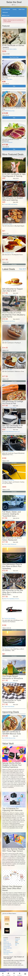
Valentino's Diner (8, 369)
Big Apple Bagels (8, 224)
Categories (8, 975)
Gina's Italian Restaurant (10, 544)
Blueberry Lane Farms (9, 321)
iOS (16, 945)
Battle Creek (22, 9)
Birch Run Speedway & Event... (12, 572)
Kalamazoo (5, 12)
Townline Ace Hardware (9, 618)
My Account (20, 975)
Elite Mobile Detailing (9, 480)
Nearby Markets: (6, 9)
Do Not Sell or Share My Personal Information (7, 952)
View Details (14, 235)
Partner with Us (7, 943)
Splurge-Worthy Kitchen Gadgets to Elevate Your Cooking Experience (12, 765)
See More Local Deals (14, 970)
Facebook (17, 939)
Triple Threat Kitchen (9, 706)
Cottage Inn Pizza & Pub (10, 407)
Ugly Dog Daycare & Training (11, 180)
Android (17, 943)
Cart (14, 975)
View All (22, 269)
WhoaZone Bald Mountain (10, 682)
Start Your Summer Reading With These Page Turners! (13, 849)
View (14, 86)
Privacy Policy (6, 946)
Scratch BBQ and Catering (10, 204)
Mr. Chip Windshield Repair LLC (12, 431)
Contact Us (6, 942)
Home (3, 975)
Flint (14, 4)
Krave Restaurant (8, 142)
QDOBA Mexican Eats (9, 110)
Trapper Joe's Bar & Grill (10, 295)
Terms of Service (7, 945)
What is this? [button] (6, 15)
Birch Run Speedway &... (10, 647)
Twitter (16, 940)
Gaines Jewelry (13, 49)
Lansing (14, 9)
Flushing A (6, 341)
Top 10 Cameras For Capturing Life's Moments (12, 809)
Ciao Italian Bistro (8, 79)
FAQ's (4, 940)
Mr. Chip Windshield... (9, 451)
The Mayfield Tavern (9, 252)
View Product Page (14, 57)
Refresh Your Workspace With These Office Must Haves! (12, 888)
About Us (5, 939)
